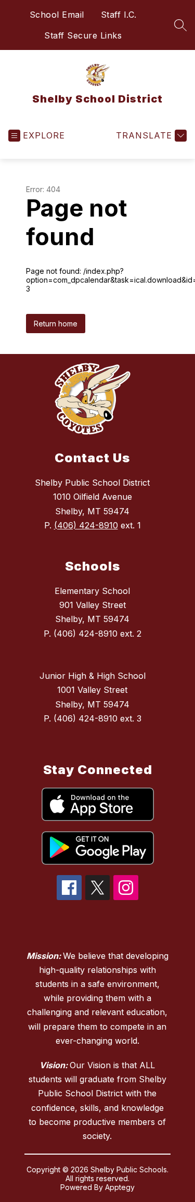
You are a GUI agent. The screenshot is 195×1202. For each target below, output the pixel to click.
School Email (57, 14)
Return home (55, 323)
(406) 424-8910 (86, 525)
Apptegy (120, 1187)
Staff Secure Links (83, 35)
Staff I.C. (119, 14)
